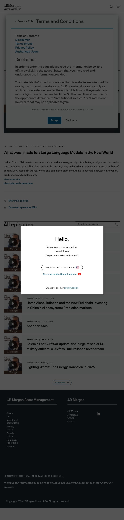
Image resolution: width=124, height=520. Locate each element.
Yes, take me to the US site (60, 267)
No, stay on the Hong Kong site (60, 274)
